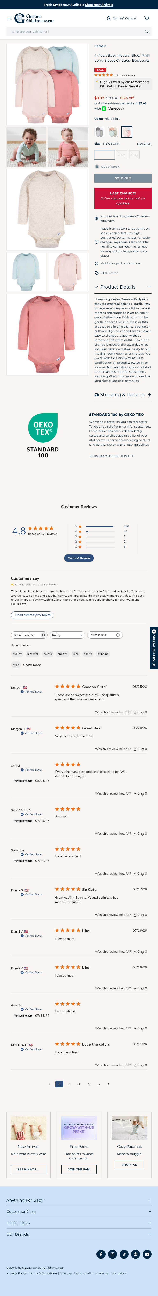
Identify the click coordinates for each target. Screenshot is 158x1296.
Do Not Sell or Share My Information (100, 1273)
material (32, 654)
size (76, 654)
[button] (154, 648)
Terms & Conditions (43, 1273)
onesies (63, 654)
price (16, 665)
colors (48, 654)
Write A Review (79, 558)
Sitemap (66, 1273)
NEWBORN (105, 156)
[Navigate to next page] (109, 1084)
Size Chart (144, 143)
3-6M (135, 156)
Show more (32, 665)
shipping (103, 654)
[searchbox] (25, 635)
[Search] (147, 31)
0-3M (122, 156)
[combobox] (79, 31)
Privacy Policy (16, 1273)
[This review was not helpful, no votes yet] (142, 712)
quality (17, 654)
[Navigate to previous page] (49, 1084)
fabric (88, 654)
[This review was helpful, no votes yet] (135, 712)
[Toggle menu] (8, 18)
